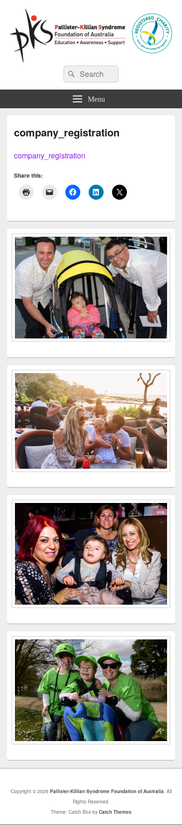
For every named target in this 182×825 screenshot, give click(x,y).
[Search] (70, 74)
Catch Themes (115, 812)
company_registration (49, 155)
